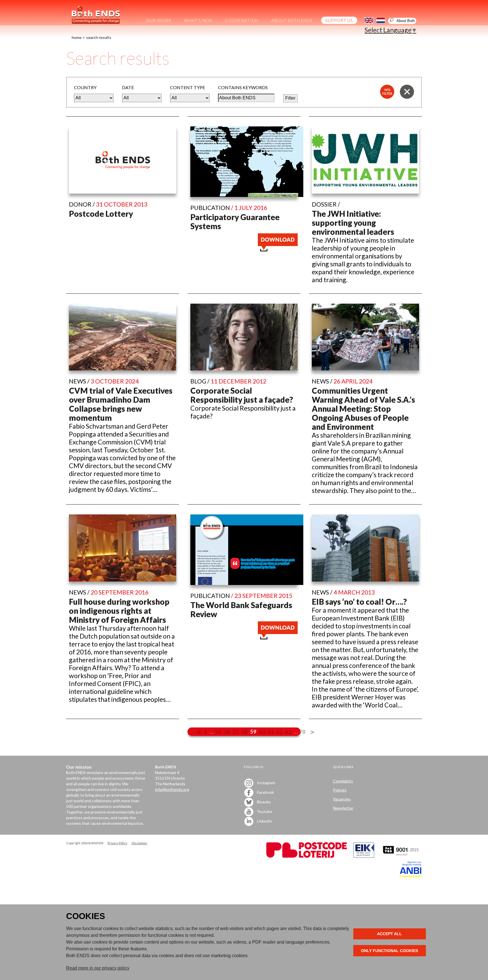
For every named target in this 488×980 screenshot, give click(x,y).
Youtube (264, 811)
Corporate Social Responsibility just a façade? (241, 395)
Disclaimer (139, 843)
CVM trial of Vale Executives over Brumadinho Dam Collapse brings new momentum (121, 404)
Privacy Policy (117, 843)
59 (253, 732)
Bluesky (263, 801)
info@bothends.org (172, 789)
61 (271, 732)
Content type (187, 87)
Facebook (265, 792)
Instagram (265, 782)
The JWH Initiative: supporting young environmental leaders (353, 222)
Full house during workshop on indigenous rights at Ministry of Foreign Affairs (119, 610)
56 (227, 732)
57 (236, 732)
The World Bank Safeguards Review (241, 609)
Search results (98, 37)
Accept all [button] (389, 933)
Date (128, 87)
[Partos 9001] (401, 856)
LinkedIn (264, 820)
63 (288, 732)
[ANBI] (410, 875)
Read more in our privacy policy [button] (97, 968)
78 (302, 732)
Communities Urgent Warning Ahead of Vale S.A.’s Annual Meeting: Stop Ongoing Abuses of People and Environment (363, 408)
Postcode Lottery (101, 213)
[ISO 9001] (363, 856)
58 (244, 732)
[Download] (278, 249)
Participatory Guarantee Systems (235, 221)
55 (218, 732)
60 (262, 732)
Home (77, 37)
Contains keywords (243, 87)
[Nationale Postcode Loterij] (306, 856)
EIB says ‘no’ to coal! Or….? (359, 601)
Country (85, 87)
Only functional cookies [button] (389, 950)
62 (279, 732)
